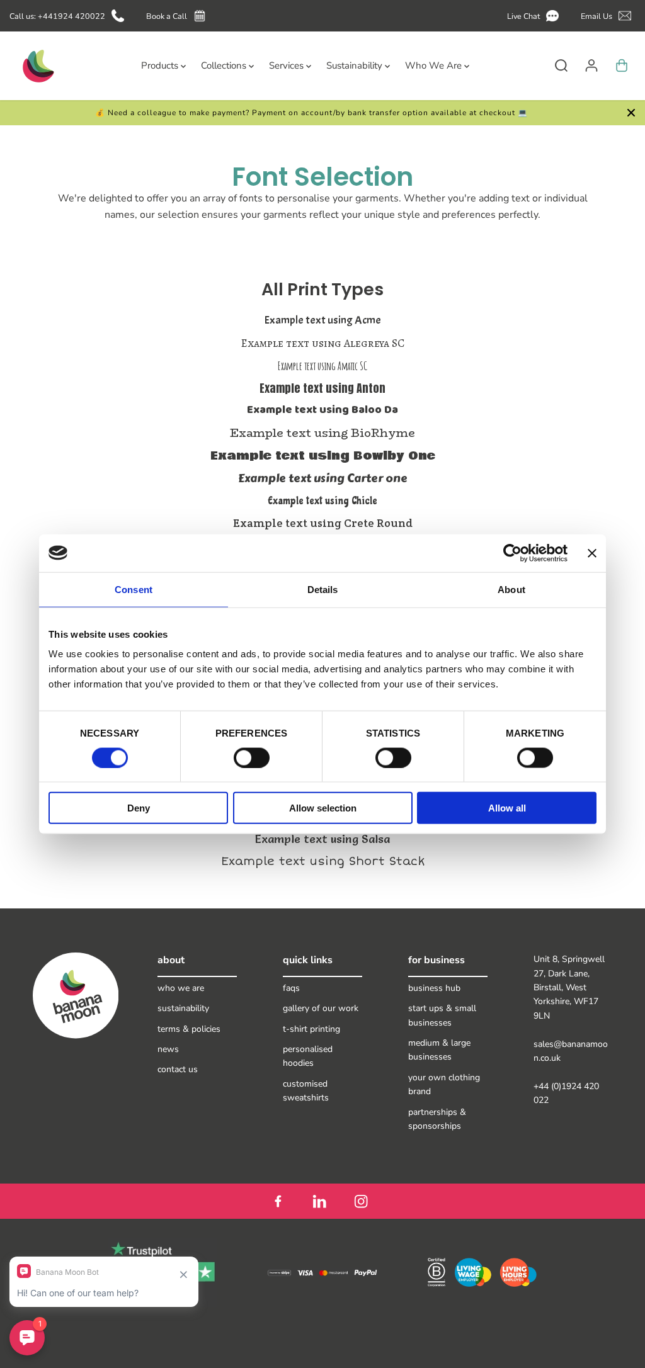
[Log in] (591, 65)
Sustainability (183, 1008)
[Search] (561, 65)
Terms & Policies (188, 1029)
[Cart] (622, 65)
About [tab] (511, 589)
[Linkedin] (319, 1201)
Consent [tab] (133, 589)
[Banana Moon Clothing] (37, 65)
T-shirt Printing (311, 1029)
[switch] (252, 757)
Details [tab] (322, 589)
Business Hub (434, 988)
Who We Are (180, 988)
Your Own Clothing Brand (444, 1084)
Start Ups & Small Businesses (442, 1015)
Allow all (507, 808)
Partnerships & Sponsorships (437, 1119)
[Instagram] (361, 1201)
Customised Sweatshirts (306, 1091)
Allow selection (323, 808)
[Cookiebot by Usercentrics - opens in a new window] (512, 552)
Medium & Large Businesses (439, 1050)
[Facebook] (277, 1201)
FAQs (291, 988)
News (168, 1049)
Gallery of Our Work (320, 1008)
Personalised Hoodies (308, 1056)
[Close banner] (592, 552)
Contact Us (177, 1069)
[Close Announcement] (631, 113)
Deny (138, 808)
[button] (535, 16)
